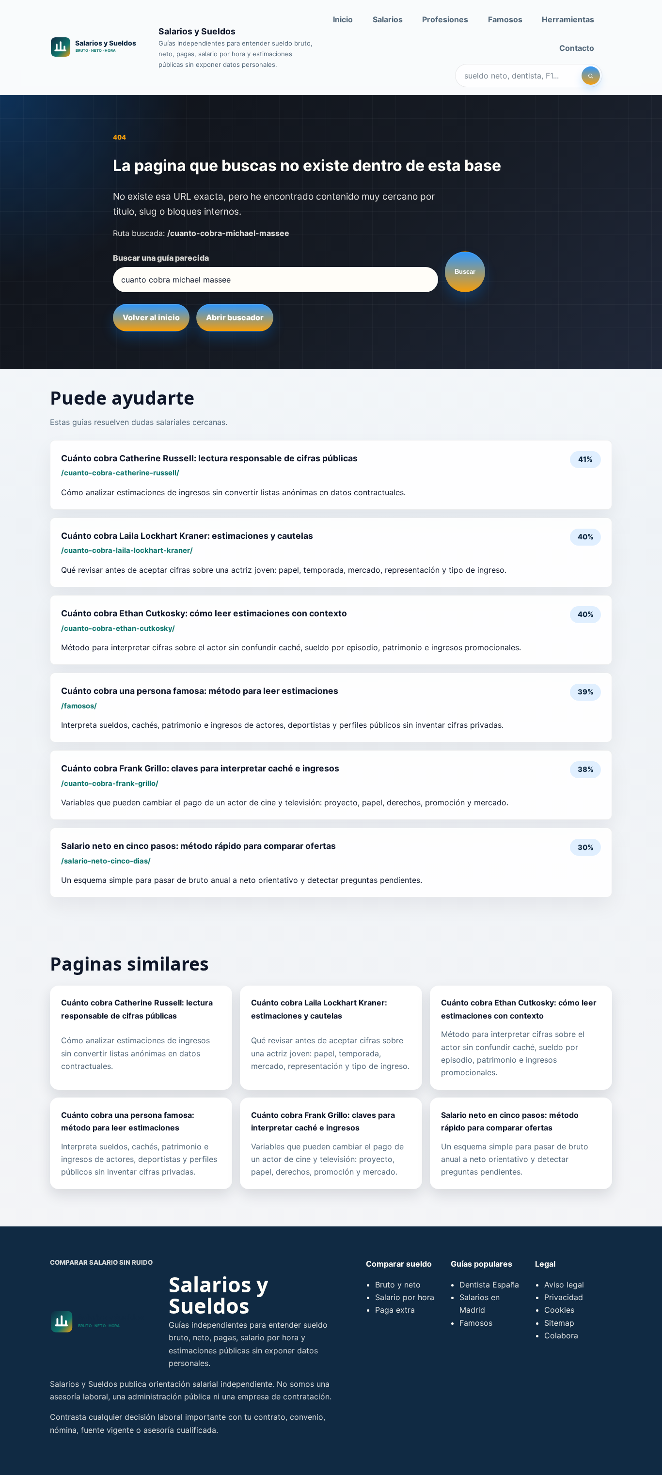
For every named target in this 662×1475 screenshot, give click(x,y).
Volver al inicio (151, 317)
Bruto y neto (398, 1284)
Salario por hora (404, 1297)
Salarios (388, 19)
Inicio (343, 19)
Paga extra (395, 1310)
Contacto (576, 48)
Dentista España (489, 1284)
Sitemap (559, 1323)
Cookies (559, 1310)
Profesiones (445, 19)
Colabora (561, 1335)
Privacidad (563, 1297)
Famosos (505, 19)
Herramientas (568, 19)
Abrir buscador (235, 317)
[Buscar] (591, 75)
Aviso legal (564, 1284)
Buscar (465, 271)
